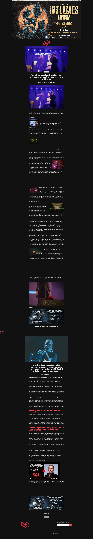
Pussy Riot (51, 326)
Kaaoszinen (33, 481)
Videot (32, 524)
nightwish (46, 513)
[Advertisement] (66, 143)
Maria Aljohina (45, 326)
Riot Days (56, 326)
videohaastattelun (53, 383)
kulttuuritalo (38, 326)
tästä (41, 481)
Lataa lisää (46, 516)
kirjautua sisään (7, 333)
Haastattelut (46, 361)
